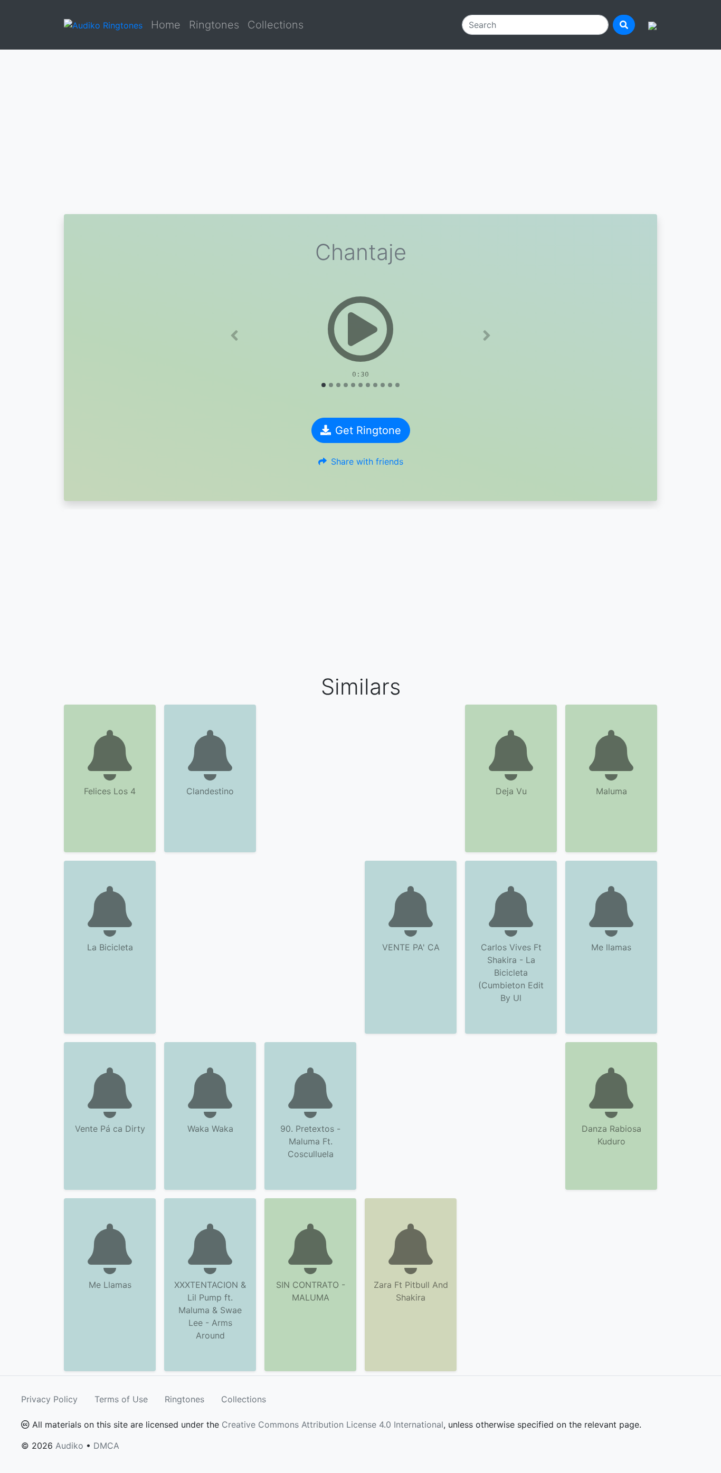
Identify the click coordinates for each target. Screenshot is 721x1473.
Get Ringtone (368, 430)
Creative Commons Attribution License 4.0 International (332, 1424)
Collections (275, 24)
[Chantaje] (360, 329)
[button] (234, 335)
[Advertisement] (360, 132)
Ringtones (214, 24)
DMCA (106, 1445)
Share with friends (367, 461)
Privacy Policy (49, 1399)
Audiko (69, 1445)
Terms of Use (121, 1399)
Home (166, 24)
